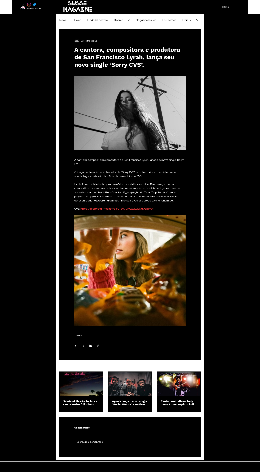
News (63, 20)
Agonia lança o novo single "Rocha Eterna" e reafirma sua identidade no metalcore (129, 403)
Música (77, 20)
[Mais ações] (184, 41)
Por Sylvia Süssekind (34, 8)
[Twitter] (34, 4)
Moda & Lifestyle (97, 20)
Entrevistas (169, 20)
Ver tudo (196, 366)
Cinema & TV (122, 20)
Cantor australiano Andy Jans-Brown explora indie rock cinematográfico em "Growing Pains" (178, 403)
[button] (196, 20)
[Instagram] (29, 4)
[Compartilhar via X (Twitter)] (83, 345)
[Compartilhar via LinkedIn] (90, 345)
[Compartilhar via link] (97, 345)
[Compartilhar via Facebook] (75, 345)
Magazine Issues (146, 20)
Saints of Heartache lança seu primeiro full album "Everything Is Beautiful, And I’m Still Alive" (80, 403)
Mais (185, 20)
